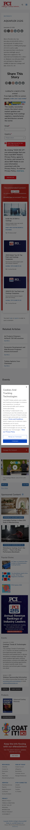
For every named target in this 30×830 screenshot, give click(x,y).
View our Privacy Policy (14, 431)
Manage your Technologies (15, 436)
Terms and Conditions (15, 419)
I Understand (15, 441)
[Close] (26, 387)
